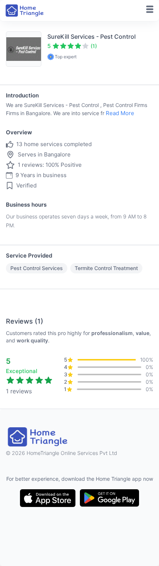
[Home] (25, 10)
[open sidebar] (150, 9)
